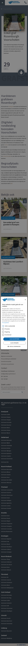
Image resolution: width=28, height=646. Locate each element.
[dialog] (14, 323)
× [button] (25, 299)
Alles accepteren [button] (14, 339)
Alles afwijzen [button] (14, 343)
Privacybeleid (5, 322)
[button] (14, 346)
